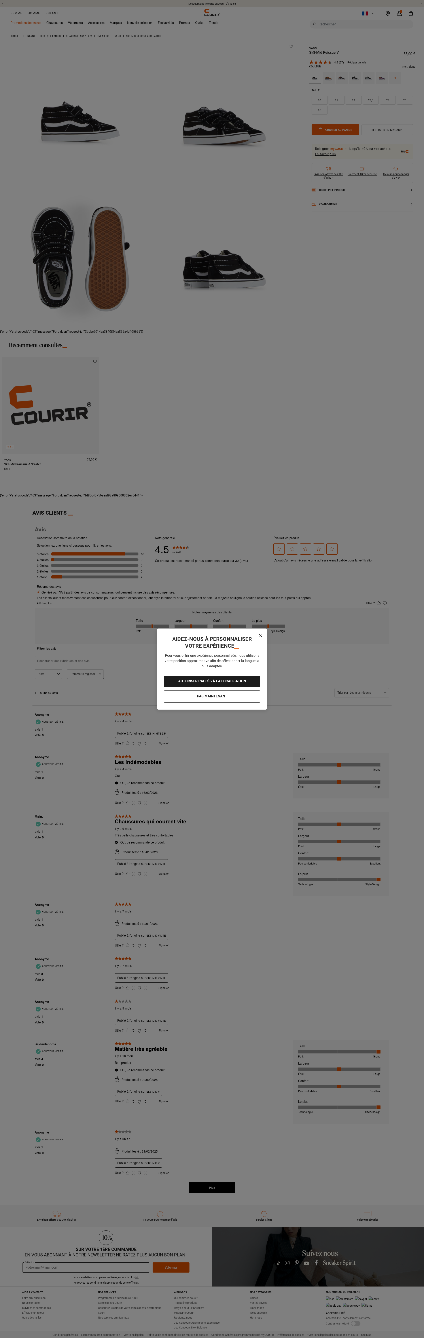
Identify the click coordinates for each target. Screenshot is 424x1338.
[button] (260, 635)
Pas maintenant (212, 696)
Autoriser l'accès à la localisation (212, 681)
